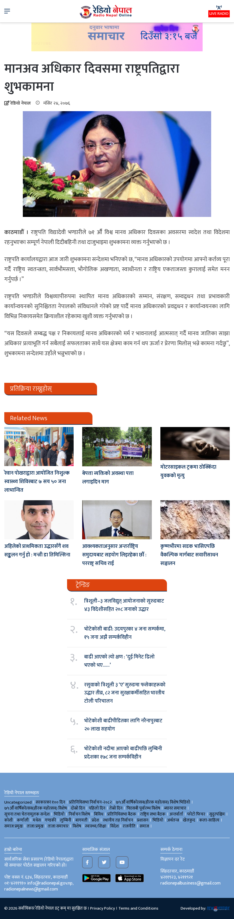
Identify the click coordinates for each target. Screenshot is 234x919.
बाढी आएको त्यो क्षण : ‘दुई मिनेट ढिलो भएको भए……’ (119, 661)
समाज (144, 826)
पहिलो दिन (97, 808)
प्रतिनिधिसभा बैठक (121, 814)
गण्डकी (50, 820)
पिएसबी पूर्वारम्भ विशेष (143, 808)
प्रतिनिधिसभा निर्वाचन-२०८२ (90, 802)
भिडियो (157, 820)
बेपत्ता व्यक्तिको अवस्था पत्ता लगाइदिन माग (108, 477)
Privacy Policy (102, 908)
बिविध (98, 814)
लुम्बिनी (65, 820)
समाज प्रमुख (13, 826)
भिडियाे (59, 814)
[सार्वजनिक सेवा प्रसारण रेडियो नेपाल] (106, 11)
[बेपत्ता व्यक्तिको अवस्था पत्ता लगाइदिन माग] (117, 446)
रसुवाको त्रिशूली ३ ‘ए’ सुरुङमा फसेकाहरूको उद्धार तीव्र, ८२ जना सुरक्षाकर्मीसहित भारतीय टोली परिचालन (125, 693)
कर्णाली (23, 820)
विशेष (76, 826)
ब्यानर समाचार (175, 808)
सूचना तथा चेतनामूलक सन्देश (27, 814)
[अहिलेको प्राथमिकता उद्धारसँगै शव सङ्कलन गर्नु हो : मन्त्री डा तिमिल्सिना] (39, 519)
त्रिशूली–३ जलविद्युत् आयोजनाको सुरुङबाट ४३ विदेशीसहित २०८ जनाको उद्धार (124, 605)
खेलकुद (189, 820)
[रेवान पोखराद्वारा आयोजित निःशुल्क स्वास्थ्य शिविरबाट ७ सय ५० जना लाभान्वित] (39, 446)
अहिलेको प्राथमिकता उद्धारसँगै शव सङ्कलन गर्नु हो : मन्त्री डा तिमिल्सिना (37, 550)
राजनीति (129, 826)
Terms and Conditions (138, 908)
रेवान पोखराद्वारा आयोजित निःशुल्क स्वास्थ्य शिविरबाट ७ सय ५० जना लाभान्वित (37, 482)
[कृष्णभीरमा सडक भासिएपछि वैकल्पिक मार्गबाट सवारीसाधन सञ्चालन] (195, 519)
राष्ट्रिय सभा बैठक (153, 814)
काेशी (8, 820)
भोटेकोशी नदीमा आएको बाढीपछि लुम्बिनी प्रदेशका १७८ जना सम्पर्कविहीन (123, 753)
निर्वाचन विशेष (79, 814)
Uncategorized (18, 802)
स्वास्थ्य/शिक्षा (95, 826)
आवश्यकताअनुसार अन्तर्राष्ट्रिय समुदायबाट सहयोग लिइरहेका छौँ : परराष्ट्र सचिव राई (114, 555)
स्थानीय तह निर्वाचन (118, 820)
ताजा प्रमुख (35, 826)
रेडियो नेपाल (20, 103)
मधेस (37, 820)
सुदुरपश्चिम (217, 814)
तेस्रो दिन (115, 808)
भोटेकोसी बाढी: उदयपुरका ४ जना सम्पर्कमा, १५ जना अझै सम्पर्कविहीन (124, 633)
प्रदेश (95, 820)
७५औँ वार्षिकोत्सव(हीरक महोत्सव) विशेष (35, 808)
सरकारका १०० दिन (50, 802)
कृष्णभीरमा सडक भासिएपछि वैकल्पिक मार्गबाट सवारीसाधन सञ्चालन (189, 555)
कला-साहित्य (209, 820)
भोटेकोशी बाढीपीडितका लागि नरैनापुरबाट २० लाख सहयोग (123, 725)
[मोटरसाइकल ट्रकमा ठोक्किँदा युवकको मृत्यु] (195, 443)
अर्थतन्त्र (173, 820)
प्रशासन (142, 820)
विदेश (114, 826)
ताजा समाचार (58, 826)
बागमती (81, 820)
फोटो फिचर (196, 814)
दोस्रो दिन (78, 808)
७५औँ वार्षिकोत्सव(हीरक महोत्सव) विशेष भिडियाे (153, 802)
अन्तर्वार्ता (176, 814)
